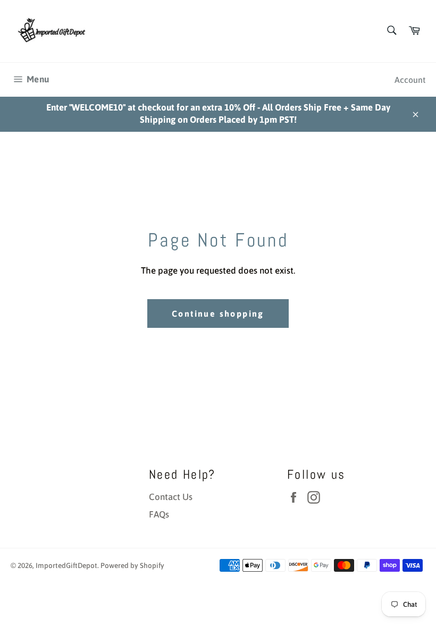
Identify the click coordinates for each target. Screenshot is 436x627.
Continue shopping (218, 313)
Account (410, 79)
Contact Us (170, 497)
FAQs (159, 514)
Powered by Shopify (132, 565)
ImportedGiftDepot (66, 565)
